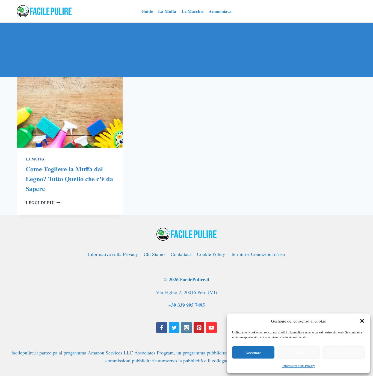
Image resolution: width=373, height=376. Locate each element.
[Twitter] (174, 327)
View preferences (343, 352)
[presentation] (70, 112)
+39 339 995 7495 (186, 305)
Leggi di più (43, 202)
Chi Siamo (154, 254)
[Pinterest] (199, 327)
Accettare (253, 352)
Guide (147, 11)
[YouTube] (211, 327)
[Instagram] (186, 327)
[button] (362, 321)
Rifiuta (298, 352)
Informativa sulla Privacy (298, 365)
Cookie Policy (211, 254)
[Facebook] (161, 327)
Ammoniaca (220, 11)
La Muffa (167, 11)
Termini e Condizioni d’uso (258, 254)
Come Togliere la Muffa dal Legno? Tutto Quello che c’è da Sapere (69, 178)
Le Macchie (193, 11)
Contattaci (181, 254)
